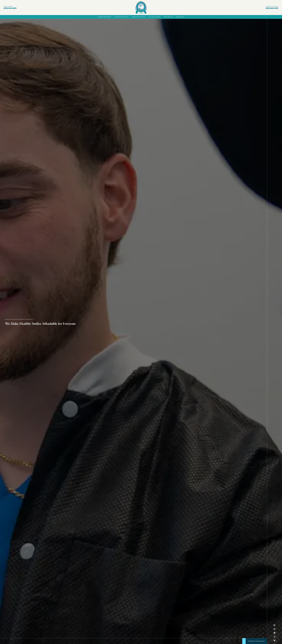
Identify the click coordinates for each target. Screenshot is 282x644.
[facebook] (274, 636)
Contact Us (180, 17)
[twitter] (274, 640)
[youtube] (274, 632)
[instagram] (274, 629)
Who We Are (168, 17)
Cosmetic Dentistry (121, 17)
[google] (274, 625)
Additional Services (138, 17)
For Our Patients (155, 17)
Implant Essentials (104, 17)
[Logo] (141, 7)
